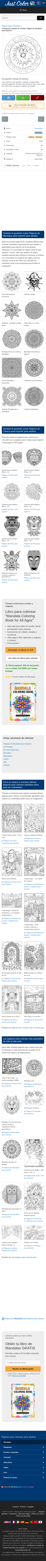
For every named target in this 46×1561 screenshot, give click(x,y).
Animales (7, 753)
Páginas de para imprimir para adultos (24, 1319)
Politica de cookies (38, 1514)
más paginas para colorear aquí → (25, 1257)
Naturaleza (7, 756)
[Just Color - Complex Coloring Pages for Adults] (7, 1522)
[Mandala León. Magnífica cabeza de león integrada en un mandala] (34, 1077)
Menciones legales (24, 1514)
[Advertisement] (23, 199)
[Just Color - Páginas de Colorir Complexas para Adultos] (31, 1522)
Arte (5, 762)
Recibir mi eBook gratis (23, 1369)
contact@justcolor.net (22, 1550)
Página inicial (6, 26)
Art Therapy (8, 747)
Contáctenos (13, 1514)
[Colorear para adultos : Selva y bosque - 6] (12, 1239)
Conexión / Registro (39, 3)
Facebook (16, 1507)
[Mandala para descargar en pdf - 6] (12, 1205)
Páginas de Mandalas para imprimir (17, 744)
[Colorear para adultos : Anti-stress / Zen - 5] (34, 1167)
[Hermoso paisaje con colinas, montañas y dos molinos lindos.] (34, 1239)
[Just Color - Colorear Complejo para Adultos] (22, 1522)
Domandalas (38, 128)
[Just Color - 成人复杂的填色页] (36, 1522)
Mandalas (16, 26)
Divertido (39, 137)
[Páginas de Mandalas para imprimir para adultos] (3, 1319)
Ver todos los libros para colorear (23, 658)
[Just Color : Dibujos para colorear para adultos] (20, 3)
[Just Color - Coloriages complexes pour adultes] (13, 1522)
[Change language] (43, 3)
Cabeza (31, 137)
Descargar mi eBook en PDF (21, 650)
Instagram (30, 1507)
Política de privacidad (19, 1376)
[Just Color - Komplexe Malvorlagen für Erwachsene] (27, 1522)
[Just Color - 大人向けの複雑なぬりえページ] (40, 1522)
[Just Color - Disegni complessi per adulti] (18, 1522)
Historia (6, 765)
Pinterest (23, 1507)
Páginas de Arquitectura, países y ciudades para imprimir (34, 886)
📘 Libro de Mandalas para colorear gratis (17, 1487)
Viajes (5, 759)
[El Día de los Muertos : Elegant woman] (34, 1210)
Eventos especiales (11, 750)
